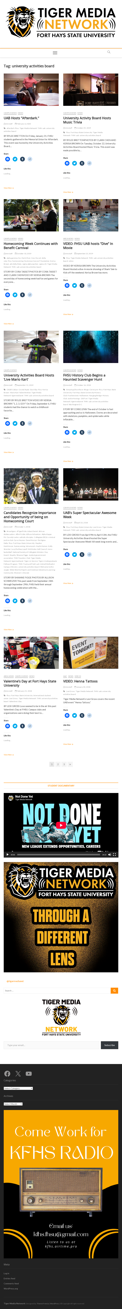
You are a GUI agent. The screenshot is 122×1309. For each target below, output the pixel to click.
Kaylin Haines (42, 546)
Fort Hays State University (81, 132)
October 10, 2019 (24, 253)
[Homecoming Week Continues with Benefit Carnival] (31, 215)
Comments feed (11, 1283)
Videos (78, 676)
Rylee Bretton (25, 392)
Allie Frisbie (21, 534)
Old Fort (84, 398)
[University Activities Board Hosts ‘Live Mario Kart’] (31, 347)
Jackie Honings (74, 398)
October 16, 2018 (83, 385)
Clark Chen (25, 258)
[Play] (7, 854)
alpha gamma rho (14, 258)
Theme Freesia (43, 1303)
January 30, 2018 (83, 687)
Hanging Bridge (95, 395)
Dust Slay (33, 389)
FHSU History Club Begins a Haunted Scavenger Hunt (84, 377)
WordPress (54, 1303)
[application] (61, 825)
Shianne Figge (22, 555)
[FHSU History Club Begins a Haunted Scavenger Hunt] (90, 347)
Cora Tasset (36, 258)
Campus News (10, 113)
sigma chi (43, 264)
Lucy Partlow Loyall (19, 549)
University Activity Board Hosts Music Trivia (87, 120)
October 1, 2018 (23, 527)
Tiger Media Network (28, 128)
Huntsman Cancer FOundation (36, 261)
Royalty (13, 555)
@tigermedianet (15, 981)
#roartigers (11, 531)
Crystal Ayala (24, 389)
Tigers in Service (31, 561)
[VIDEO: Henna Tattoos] (90, 653)
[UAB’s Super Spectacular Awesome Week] (90, 484)
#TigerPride (22, 531)
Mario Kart (14, 392)
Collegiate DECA (40, 537)
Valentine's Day (15, 701)
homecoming (17, 261)
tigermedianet (18, 395)
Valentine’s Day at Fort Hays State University (30, 683)
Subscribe (109, 1045)
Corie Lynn (93, 389)
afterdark (10, 128)
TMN (40, 128)
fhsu (17, 128)
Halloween (83, 395)
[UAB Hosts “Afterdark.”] (31, 90)
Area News (68, 238)
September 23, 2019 (84, 253)
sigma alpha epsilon (30, 264)
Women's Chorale (21, 573)
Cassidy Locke (13, 537)
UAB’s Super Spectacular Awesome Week (89, 514)
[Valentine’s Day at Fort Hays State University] (31, 653)
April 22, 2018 (82, 523)
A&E (65, 676)
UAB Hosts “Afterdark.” (21, 118)
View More (12, 188)
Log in (6, 1273)
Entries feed (9, 1278)
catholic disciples (26, 537)
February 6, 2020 (24, 124)
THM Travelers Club (22, 558)
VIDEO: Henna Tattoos (80, 681)
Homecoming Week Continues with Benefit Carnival (31, 245)
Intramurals (31, 546)
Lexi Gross (97, 527)
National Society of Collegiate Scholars (28, 552)
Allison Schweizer (33, 534)
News (20, 113)
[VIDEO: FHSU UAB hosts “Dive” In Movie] (90, 215)
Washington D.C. (75, 404)
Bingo (86, 389)
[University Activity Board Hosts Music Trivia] (90, 90)
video (71, 261)
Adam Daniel (32, 531)
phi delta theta (16, 264)
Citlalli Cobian (12, 389)
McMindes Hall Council (37, 549)
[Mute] (109, 854)
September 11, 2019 (25, 385)
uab (44, 128)
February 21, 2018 (24, 691)
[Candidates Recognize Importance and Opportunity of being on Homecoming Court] (31, 488)
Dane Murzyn (31, 540)
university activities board (90, 135)
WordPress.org (11, 1288)
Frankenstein (73, 395)
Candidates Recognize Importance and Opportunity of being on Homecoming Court (30, 516)
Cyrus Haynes (19, 540)
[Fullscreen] (114, 854)
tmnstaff (9, 124)
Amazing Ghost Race (74, 389)
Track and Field (29, 564)
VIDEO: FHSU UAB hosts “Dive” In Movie (88, 245)
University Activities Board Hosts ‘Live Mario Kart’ (29, 377)
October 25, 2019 (83, 128)
